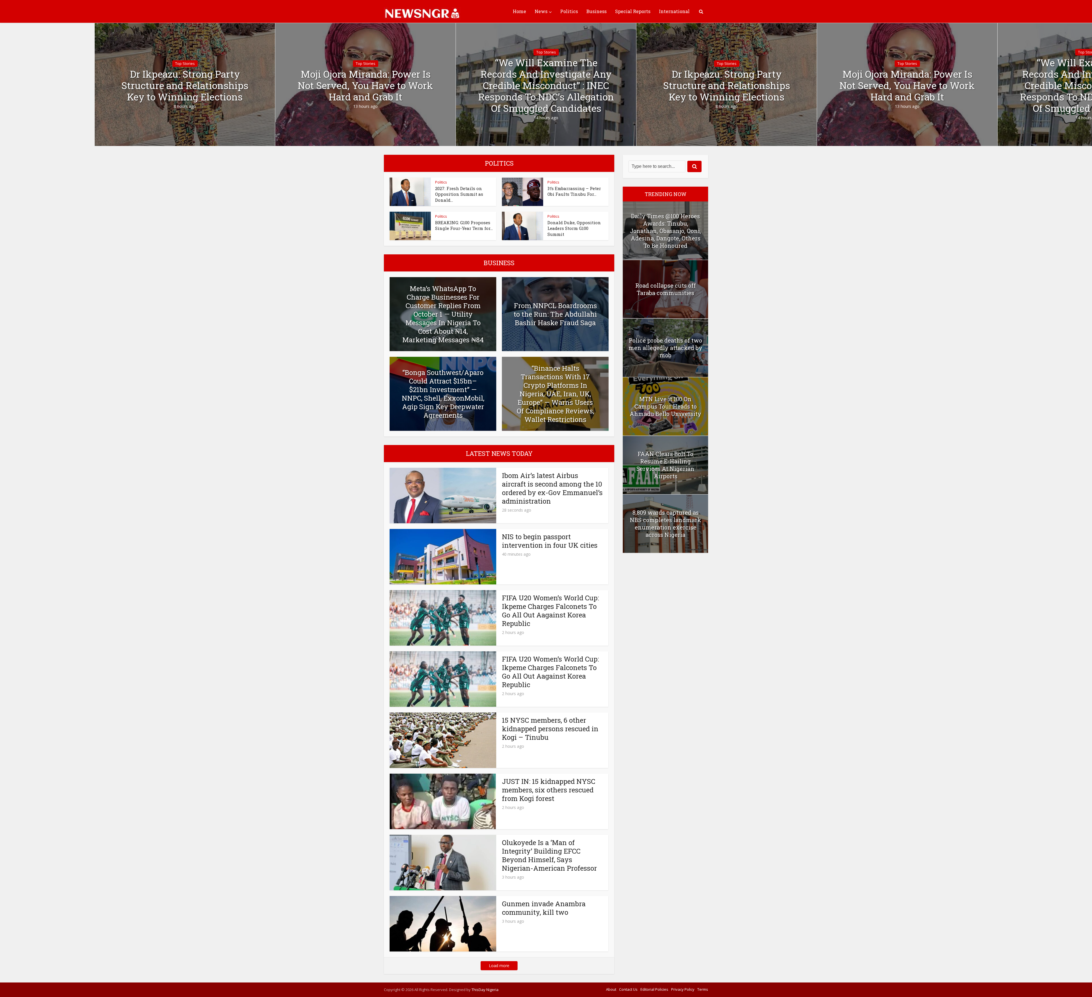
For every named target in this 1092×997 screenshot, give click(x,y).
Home (519, 11)
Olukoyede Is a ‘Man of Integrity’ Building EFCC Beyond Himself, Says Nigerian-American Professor (549, 855)
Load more (499, 965)
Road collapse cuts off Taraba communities (665, 289)
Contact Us (628, 989)
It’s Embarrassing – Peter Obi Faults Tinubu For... (574, 191)
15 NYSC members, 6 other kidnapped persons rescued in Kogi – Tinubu (550, 729)
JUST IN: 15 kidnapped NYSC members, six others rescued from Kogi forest (548, 790)
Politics (569, 11)
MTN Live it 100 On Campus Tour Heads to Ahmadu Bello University (665, 406)
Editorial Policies (654, 989)
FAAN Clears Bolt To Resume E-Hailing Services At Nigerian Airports (665, 465)
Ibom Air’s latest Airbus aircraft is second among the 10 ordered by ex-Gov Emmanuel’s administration (552, 488)
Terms (702, 989)
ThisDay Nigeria (485, 989)
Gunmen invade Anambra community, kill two (544, 908)
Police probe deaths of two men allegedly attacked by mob (665, 348)
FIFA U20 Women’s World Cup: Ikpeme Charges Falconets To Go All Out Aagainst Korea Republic (550, 610)
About (611, 989)
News (541, 11)
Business (596, 11)
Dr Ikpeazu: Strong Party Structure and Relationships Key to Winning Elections (184, 85)
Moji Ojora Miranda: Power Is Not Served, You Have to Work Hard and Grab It (365, 85)
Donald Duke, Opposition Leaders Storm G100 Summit (574, 228)
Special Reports (632, 11)
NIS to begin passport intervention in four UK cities (549, 541)
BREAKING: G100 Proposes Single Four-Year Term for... (464, 225)
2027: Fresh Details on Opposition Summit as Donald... (459, 194)
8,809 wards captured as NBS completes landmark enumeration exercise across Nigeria (665, 523)
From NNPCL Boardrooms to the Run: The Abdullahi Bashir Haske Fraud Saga (555, 314)
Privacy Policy (682, 989)
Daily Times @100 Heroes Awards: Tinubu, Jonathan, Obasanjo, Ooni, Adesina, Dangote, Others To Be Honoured (665, 230)
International (674, 11)
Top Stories (185, 63)
